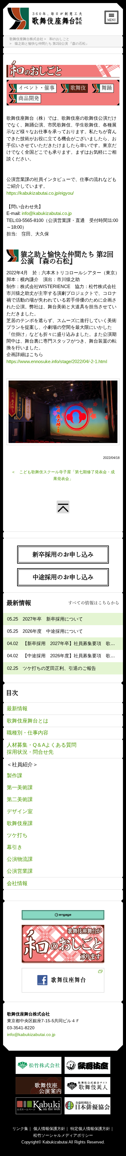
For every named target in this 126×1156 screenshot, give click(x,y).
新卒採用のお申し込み (63, 554)
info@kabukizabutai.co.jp (47, 213)
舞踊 (107, 87)
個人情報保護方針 (49, 1128)
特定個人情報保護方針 (90, 1128)
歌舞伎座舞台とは (27, 721)
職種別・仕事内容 (27, 733)
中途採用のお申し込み (63, 577)
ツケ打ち (17, 835)
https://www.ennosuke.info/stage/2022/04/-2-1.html (56, 361)
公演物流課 (20, 859)
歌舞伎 (78, 87)
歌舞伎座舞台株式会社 (26, 39)
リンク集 (20, 1128)
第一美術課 (20, 787)
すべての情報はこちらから (93, 603)
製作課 (14, 776)
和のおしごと (59, 39)
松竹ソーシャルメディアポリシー (63, 1135)
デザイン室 (20, 811)
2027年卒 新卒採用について (53, 619)
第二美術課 (20, 799)
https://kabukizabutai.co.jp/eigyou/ (40, 193)
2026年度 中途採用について (53, 631)
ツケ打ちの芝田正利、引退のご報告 (59, 668)
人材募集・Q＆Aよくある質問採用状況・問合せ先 (41, 748)
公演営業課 (20, 871)
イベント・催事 (36, 87)
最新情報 (17, 708)
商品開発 (28, 97)
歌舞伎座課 (20, 823)
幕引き (14, 847)
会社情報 (17, 883)
